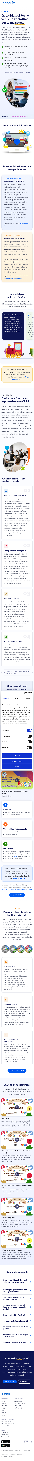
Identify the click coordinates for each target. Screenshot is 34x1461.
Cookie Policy (5, 1434)
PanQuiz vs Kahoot (19, 1403)
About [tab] (28, 698)
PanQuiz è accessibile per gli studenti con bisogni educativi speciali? (14, 1307)
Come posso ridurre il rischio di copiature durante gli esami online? (15, 1282)
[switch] (29, 736)
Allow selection (17, 761)
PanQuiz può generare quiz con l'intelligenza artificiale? (15, 1291)
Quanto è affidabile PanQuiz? (14, 1315)
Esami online (18, 1406)
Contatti (3, 1415)
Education (4, 1406)
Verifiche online (18, 1408)
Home (3, 1401)
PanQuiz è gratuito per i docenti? (15, 1321)
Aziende (3, 1403)
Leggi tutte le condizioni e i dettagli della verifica (17, 889)
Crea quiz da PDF (6, 1421)
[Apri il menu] (31, 3)
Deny (17, 766)
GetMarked (21, 1454)
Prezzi (3, 1408)
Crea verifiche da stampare (9, 1426)
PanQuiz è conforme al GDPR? (14, 1342)
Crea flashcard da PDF (8, 1423)
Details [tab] (17, 698)
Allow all (17, 756)
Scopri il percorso (19, 878)
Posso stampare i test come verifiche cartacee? (13, 1298)
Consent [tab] (6, 698)
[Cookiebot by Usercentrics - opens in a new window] (24, 693)
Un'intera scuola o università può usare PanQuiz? (15, 1335)
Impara (16, 856)
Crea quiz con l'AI (19, 1401)
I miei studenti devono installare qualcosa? (15, 1328)
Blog (2, 1410)
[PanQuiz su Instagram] (32, 1441)
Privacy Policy (5, 1432)
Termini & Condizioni (7, 1437)
